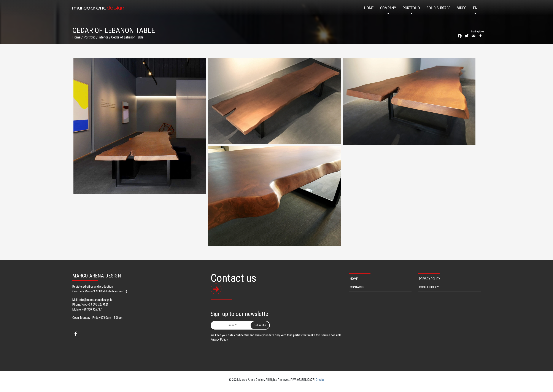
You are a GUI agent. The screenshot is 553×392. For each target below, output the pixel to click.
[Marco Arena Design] (98, 8)
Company (388, 8)
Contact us (233, 278)
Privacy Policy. (219, 339)
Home (369, 8)
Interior (103, 37)
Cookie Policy (429, 287)
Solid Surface (438, 8)
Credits (320, 379)
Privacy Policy (429, 279)
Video (462, 8)
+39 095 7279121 (97, 304)
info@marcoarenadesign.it (95, 300)
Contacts (357, 287)
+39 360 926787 (92, 309)
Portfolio (411, 8)
